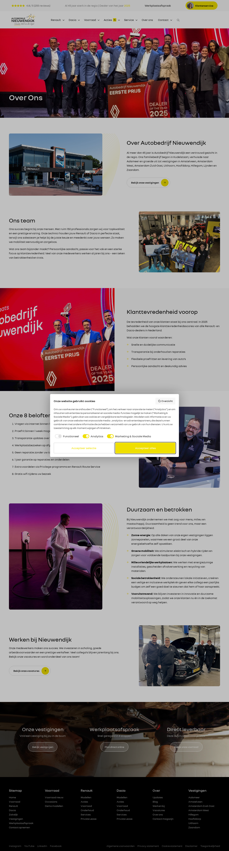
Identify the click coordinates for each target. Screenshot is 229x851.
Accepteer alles (145, 448)
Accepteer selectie (83, 448)
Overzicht (167, 400)
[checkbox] (66, 436)
